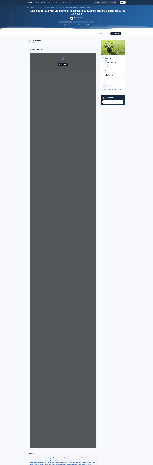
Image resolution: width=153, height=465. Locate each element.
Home (37, 2)
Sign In (122, 2)
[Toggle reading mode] (100, 33)
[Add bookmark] (104, 33)
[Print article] (108, 33)
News (70, 2)
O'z (109, 2)
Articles (43, 2)
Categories (56, 2)
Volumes (49, 2)
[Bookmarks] (118, 2)
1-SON (92, 22)
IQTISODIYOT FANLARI (66, 22)
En (115, 2)
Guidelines (64, 2)
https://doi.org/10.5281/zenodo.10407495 (78, 24)
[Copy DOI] (122, 75)
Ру (112, 2)
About (75, 2)
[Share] (123, 33)
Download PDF (62, 64)
